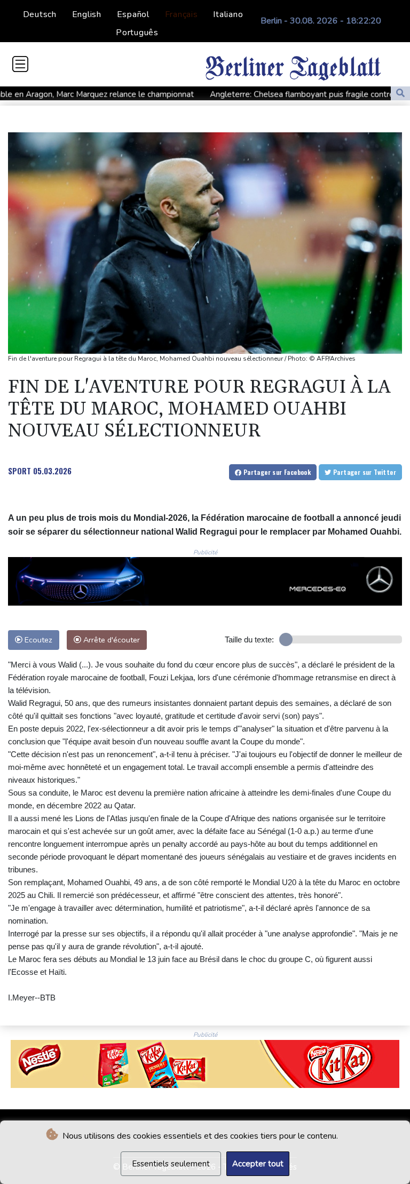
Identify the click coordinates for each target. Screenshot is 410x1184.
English (86, 14)
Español (133, 14)
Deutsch (40, 14)
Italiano (228, 14)
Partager (276, 471)
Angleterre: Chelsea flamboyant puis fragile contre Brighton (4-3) (279, 94)
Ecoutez (37, 639)
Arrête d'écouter (110, 639)
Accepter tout (257, 1163)
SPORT (19, 470)
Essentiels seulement (171, 1163)
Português (137, 32)
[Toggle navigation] (20, 64)
